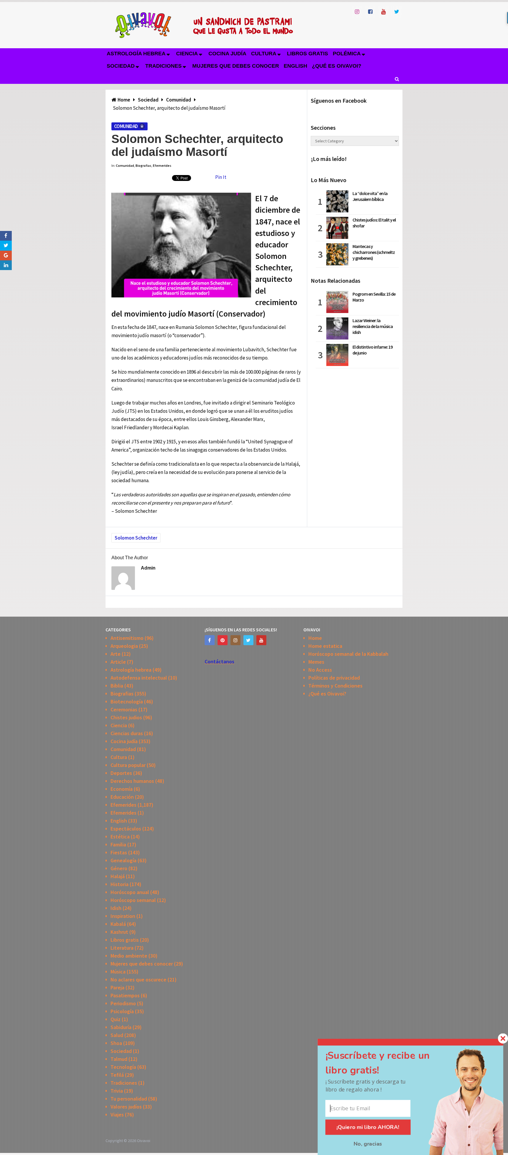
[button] (386, 1063)
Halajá (118, 876)
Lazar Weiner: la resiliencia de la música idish (372, 326)
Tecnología (123, 1067)
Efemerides (162, 165)
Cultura (263, 53)
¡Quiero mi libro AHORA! (368, 1127)
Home (315, 638)
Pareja (117, 987)
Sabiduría (121, 1027)
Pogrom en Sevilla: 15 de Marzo (373, 297)
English (295, 66)
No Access (320, 669)
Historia (119, 884)
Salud (117, 1035)
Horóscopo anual (130, 892)
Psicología (122, 1011)
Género (119, 868)
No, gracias (368, 1143)
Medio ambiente (129, 955)
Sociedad (121, 66)
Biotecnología (127, 701)
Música (118, 971)
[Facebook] (210, 640)
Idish (116, 908)
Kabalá (118, 924)
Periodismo (123, 1003)
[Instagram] (235, 640)
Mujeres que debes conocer (235, 66)
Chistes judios (126, 717)
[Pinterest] (223, 640)
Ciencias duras (127, 733)
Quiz (116, 1019)
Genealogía (123, 860)
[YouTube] (261, 640)
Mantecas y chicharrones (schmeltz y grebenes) (373, 252)
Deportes (121, 773)
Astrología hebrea (136, 53)
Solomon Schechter (136, 538)
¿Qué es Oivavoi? (336, 66)
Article (118, 661)
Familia (118, 844)
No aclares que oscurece (138, 979)
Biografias (143, 165)
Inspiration (123, 916)
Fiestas (119, 852)
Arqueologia (124, 646)
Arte (116, 653)
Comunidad (126, 126)
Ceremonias (124, 709)
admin (148, 567)
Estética (120, 836)
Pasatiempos (125, 995)
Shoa (116, 1043)
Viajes (117, 1114)
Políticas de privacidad (334, 677)
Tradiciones (163, 66)
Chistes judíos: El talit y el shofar (374, 223)
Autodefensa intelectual (139, 677)
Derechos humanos (132, 781)
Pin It (220, 177)
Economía (122, 788)
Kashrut (119, 931)
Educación (122, 796)
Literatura (122, 947)
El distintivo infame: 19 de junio (372, 350)
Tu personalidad (129, 1098)
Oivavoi (143, 1140)
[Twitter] (248, 640)
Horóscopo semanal (133, 900)
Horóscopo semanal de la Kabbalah (348, 653)
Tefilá (117, 1074)
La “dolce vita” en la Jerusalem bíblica (369, 196)
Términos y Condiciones (335, 685)
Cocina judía (227, 53)
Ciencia (187, 53)
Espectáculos (126, 828)
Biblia (117, 685)
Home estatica (325, 646)
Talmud (119, 1059)
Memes (316, 661)
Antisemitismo (127, 638)
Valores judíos (126, 1106)
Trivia (117, 1090)
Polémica (347, 53)
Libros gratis (307, 53)
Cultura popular (128, 765)
